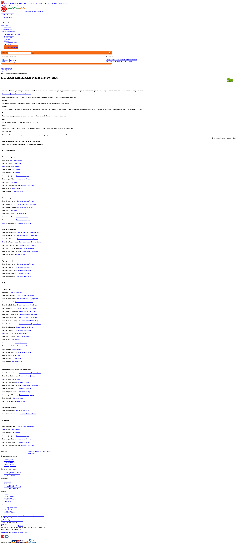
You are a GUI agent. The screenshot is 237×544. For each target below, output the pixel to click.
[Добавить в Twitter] (18, 451)
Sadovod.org (8, 3)
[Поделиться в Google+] (21, 451)
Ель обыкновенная (16, 160)
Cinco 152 (7, 482)
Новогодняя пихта (10, 466)
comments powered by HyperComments (39, 451)
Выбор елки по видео (11, 47)
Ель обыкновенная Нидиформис (27, 239)
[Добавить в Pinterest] (26, 451)
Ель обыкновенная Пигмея (24, 207)
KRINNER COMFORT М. (12, 488)
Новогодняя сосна (10, 462)
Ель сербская (16, 166)
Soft (20, 526)
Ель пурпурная (17, 188)
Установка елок (9, 496)
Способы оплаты (9, 513)
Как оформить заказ (10, 42)
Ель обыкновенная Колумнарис (27, 311)
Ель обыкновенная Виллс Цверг (28, 321)
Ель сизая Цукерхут (23, 336)
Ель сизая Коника (21, 213)
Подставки (7, 39)
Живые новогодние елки (12, 34)
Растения (13, 60)
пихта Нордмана (9, 464)
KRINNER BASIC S (10, 485)
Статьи (6, 62)
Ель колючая (16, 172)
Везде (6, 60)
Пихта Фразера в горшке (12, 474)
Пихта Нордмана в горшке (12, 472)
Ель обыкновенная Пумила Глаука (30, 242)
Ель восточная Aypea (23, 220)
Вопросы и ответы (45, 3)
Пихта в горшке (9, 475)
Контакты (63, 3)
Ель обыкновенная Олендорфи (27, 314)
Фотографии (14, 62)
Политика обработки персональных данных (15, 532)
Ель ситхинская (18, 191)
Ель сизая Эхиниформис (27, 248)
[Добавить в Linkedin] (23, 451)
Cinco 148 (7, 483)
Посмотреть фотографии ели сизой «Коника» (16, 94)
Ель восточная (16, 169)
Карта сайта (4, 524)
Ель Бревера (17, 163)
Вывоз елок (8, 498)
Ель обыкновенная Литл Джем (27, 235)
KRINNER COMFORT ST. (12, 487)
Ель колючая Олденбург (26, 185)
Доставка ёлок (9, 36)
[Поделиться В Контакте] (12, 451)
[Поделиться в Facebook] (9, 451)
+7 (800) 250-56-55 (6, 17)
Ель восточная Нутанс (24, 276)
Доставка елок (55, 3)
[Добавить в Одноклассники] (15, 451)
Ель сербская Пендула (24, 273)
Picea (3, 166)
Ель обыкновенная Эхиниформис (28, 232)
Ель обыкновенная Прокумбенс (28, 317)
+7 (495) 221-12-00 (6, 14)
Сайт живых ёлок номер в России (12, 521)
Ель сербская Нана (22, 217)
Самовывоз (8, 37)
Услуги (6, 41)
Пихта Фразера (9, 461)
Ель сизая (14, 182)
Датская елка (8, 459)
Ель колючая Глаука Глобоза (31, 251)
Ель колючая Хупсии (24, 223)
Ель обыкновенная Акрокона (26, 201)
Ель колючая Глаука (22, 176)
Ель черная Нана (20, 254)
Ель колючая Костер (24, 179)
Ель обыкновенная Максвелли (26, 204)
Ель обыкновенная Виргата (23, 270)
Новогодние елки (17, 3)
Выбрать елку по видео (31, 3)
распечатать (31, 453)
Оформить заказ (14, 5)
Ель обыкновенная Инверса (23, 267)
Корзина (4, 5)
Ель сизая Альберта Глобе (28, 245)
